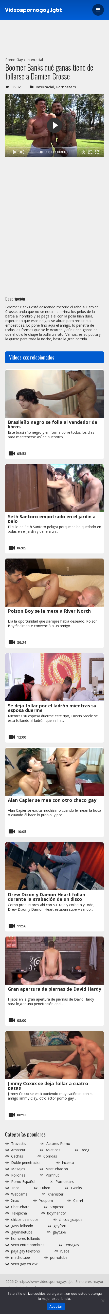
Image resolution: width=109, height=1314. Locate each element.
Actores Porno (58, 1144)
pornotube (58, 1258)
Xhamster (55, 1194)
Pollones (18, 1175)
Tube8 (45, 1188)
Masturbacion (56, 1169)
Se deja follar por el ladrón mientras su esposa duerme (52, 708)
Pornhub (53, 1175)
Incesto (68, 1163)
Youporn (46, 1201)
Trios (15, 1188)
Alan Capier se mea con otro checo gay (52, 800)
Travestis (18, 1144)
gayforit (59, 1226)
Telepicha (19, 1213)
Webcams (19, 1194)
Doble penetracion (26, 1163)
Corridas (50, 1156)
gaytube (59, 1232)
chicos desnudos (25, 1220)
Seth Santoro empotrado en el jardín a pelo (52, 518)
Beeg (85, 1150)
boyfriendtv (56, 1213)
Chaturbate (20, 1207)
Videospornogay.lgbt (33, 9)
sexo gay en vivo (25, 1264)
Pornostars (66, 87)
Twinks (76, 1188)
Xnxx (15, 1201)
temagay (72, 1245)
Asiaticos (53, 1150)
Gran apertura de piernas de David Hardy (54, 989)
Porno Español (23, 1182)
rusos (64, 1251)
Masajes (18, 1169)
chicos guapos (70, 1220)
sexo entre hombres (27, 1245)
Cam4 (78, 1201)
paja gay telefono (25, 1251)
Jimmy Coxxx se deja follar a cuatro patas (48, 1085)
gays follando (22, 1226)
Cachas (17, 1156)
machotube (20, 1258)
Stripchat (57, 1207)
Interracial (35, 59)
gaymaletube (21, 1232)
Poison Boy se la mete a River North (49, 611)
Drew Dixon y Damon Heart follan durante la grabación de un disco (46, 896)
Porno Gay (14, 59)
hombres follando (25, 1239)
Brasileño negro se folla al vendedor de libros (52, 424)
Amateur (18, 1150)
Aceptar (55, 1306)
